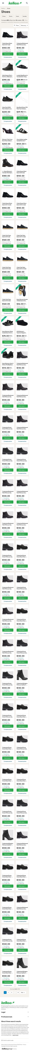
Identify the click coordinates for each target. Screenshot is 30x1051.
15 (18, 992)
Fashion (3, 8)
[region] (15, 16)
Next (22, 992)
